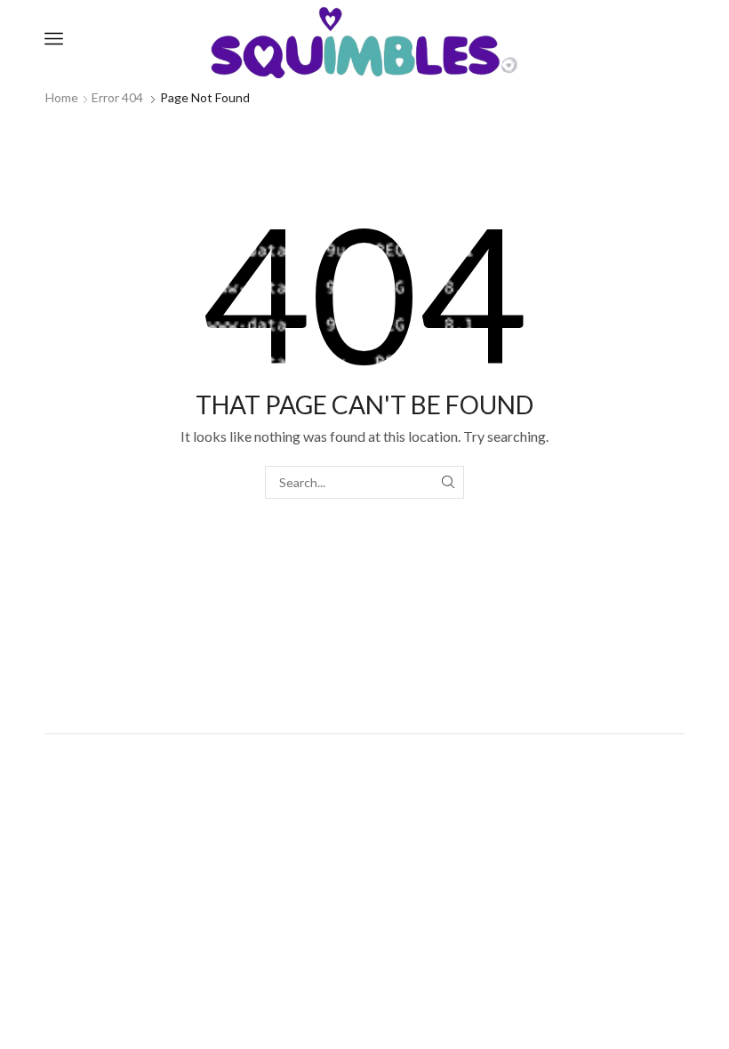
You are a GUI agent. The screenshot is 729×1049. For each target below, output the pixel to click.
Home (61, 97)
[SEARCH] (447, 482)
